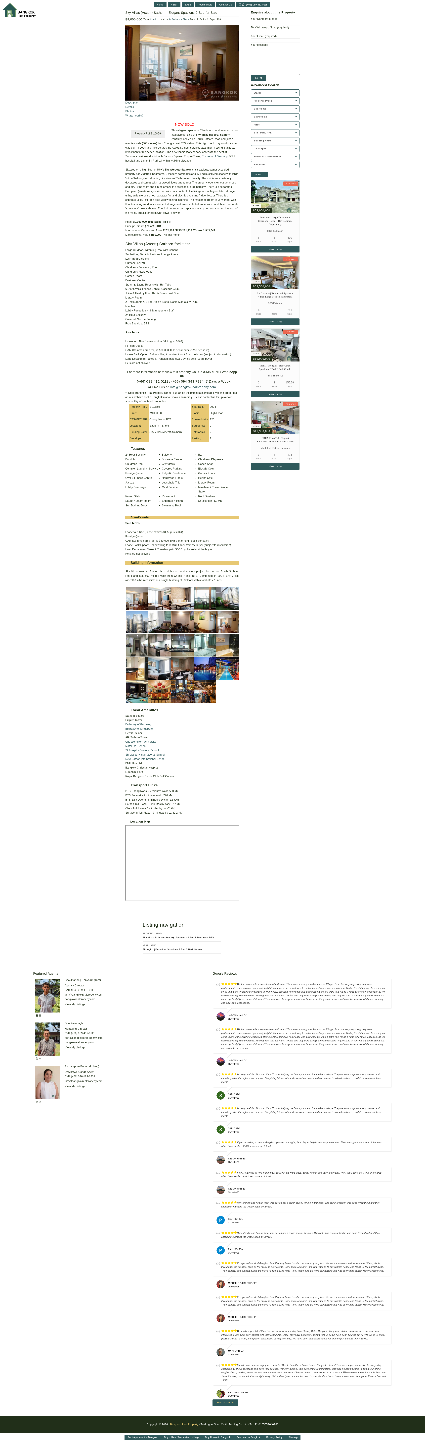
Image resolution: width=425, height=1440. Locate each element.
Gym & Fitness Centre (138, 478)
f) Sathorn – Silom (179, 19)
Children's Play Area (210, 459)
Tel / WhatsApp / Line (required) (270, 27)
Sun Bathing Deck (136, 505)
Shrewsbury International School (145, 754)
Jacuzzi (129, 482)
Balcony (167, 454)
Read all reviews (225, 1402)
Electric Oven (206, 468)
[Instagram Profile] (40, 1015)
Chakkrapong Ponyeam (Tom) (83, 980)
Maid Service (170, 487)
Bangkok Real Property (184, 1424)
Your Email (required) (264, 36)
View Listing (275, 249)
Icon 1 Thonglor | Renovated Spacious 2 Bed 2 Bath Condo (275, 367)
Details (129, 107)
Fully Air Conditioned (174, 473)
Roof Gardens (206, 496)
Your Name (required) (264, 18)
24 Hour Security (135, 454)
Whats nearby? (134, 115)
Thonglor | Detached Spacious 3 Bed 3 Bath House (172, 947)
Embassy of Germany (215, 156)
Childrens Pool (134, 464)
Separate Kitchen (172, 500)
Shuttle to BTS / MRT (211, 500)
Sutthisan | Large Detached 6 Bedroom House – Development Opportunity (275, 221)
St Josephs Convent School (142, 750)
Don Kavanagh (74, 1023)
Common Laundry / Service (141, 468)
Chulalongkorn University (140, 741)
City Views (168, 464)
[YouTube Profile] (37, 1015)
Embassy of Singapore (139, 728)
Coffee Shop (205, 464)
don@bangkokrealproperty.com (83, 1037)
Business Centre (172, 459)
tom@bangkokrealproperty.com (83, 994)
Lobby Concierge (135, 487)
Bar (200, 454)
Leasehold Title (171, 482)
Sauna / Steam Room (138, 500)
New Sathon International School (145, 759)
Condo (153, 19)
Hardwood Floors (172, 478)
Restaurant (168, 496)
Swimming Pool (171, 505)
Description (132, 102)
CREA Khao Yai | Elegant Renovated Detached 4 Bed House (275, 440)
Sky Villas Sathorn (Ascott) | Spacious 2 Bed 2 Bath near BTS (178, 935)
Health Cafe (205, 478)
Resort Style (132, 496)
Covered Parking (172, 468)
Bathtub (130, 459)
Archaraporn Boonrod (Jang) (82, 1066)
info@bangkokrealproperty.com (192, 387)
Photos (129, 111)
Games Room (206, 473)
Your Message (259, 44)
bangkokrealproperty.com (80, 999)
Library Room (206, 482)
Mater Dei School (135, 746)
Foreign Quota (134, 473)
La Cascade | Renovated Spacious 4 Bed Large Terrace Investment (275, 295)
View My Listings (75, 1004)
